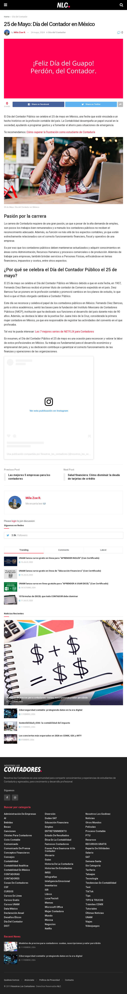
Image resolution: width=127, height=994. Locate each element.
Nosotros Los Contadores (23, 986)
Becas (7, 827)
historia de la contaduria (59, 864)
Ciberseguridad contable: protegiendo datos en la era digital (50, 710)
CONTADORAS (12, 874)
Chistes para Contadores (18, 835)
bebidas (8, 822)
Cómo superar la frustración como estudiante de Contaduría (61, 132)
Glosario (49, 855)
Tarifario (90, 870)
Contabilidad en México (17, 870)
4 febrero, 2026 (27, 740)
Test (87, 887)
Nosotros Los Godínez (97, 814)
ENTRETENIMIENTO (56, 831)
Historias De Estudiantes (58, 868)
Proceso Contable (95, 831)
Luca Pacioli (51, 898)
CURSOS (8, 891)
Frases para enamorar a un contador (60, 849)
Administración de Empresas (20, 814)
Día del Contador (19, 17)
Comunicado (11, 844)
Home (6, 17)
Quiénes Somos (11, 980)
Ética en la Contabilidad (58, 839)
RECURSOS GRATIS (95, 844)
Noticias (90, 818)
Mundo (49, 915)
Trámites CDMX (94, 904)
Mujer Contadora (54, 911)
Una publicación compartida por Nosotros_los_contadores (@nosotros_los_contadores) (53, 454)
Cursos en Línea (13, 895)
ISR (46, 889)
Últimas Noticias (94, 913)
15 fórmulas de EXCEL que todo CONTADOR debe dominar (48, 596)
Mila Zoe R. (20, 32)
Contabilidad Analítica (16, 865)
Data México (11, 908)
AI (5, 818)
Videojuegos (92, 926)
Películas (90, 827)
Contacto (69, 980)
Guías (48, 859)
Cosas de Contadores (16, 883)
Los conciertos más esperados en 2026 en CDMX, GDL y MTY (50, 735)
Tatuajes (90, 874)
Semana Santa (93, 861)
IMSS (48, 872)
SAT (87, 857)
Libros (48, 894)
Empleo (49, 827)
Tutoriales (91, 908)
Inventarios (51, 885)
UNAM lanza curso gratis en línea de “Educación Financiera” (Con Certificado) (60, 571)
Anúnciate (29, 980)
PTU (87, 835)
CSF (6, 887)
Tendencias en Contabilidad (100, 883)
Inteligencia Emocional (57, 881)
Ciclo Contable (12, 839)
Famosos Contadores (57, 844)
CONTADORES (12, 878)
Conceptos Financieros (17, 852)
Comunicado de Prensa (17, 848)
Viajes (88, 921)
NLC (59, 986)
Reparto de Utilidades (97, 848)
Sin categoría (93, 865)
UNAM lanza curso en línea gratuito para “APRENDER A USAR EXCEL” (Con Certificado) (63, 583)
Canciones (10, 831)
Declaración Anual (14, 913)
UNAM (88, 917)
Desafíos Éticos (12, 917)
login (14, 521)
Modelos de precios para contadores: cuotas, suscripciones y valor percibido (47, 697)
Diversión (50, 814)
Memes (49, 902)
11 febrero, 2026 (15, 702)
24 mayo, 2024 (38, 32)
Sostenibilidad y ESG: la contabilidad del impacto (44, 723)
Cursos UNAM (12, 904)
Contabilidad (11, 861)
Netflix (48, 928)
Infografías (51, 877)
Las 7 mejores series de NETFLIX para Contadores (64, 331)
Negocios (50, 924)
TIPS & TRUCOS (94, 900)
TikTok (89, 891)
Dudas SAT (51, 818)
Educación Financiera (56, 822)
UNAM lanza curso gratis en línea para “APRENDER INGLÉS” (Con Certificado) (59, 558)
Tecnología (91, 878)
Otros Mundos (93, 822)
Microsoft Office (54, 907)
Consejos (9, 857)
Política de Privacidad (49, 980)
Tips (87, 895)
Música (49, 920)
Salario (89, 852)
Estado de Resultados (57, 835)
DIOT (7, 926)
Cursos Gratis (11, 900)
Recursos (90, 839)
